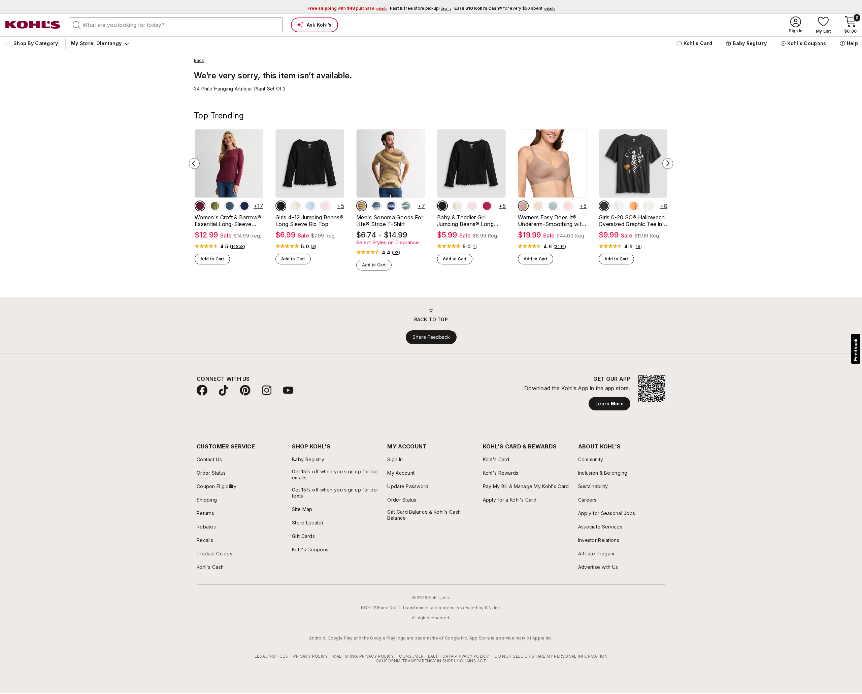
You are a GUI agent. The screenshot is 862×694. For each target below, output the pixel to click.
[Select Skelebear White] (619, 205)
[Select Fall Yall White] (648, 205)
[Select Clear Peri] (310, 205)
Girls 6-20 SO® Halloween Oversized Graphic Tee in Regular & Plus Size (632, 220)
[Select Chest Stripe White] (376, 205)
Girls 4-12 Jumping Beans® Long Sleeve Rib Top (309, 220)
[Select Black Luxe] (280, 205)
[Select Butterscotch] (538, 205)
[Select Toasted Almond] (523, 205)
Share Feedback (431, 337)
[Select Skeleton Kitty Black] (604, 205)
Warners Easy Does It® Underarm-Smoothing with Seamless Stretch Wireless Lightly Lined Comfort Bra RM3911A (551, 220)
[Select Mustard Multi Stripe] (361, 205)
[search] (77, 25)
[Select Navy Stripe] (391, 205)
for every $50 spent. (504, 8)
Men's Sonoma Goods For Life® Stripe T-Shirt (389, 220)
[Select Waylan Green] (214, 205)
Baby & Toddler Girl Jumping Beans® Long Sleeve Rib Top (465, 220)
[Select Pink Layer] (325, 205)
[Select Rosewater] (567, 205)
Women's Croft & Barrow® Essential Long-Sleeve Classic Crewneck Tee (228, 220)
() (237, 247)
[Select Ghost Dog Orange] (633, 205)
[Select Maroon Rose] (200, 205)
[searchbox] (176, 24)
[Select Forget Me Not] (553, 205)
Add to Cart (212, 258)
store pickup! (420, 8)
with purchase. (347, 8)
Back (199, 60)
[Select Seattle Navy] (244, 205)
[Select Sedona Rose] (487, 205)
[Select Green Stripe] (406, 205)
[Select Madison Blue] (229, 205)
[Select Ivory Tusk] (295, 205)
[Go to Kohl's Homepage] (33, 25)
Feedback (855, 349)
